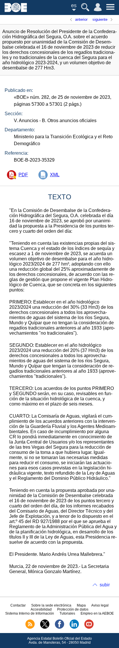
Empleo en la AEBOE (97, 613)
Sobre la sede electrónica (51, 605)
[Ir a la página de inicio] (16, 10)
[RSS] (30, 628)
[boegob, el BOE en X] (44, 628)
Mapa (81, 605)
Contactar (18, 605)
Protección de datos (72, 609)
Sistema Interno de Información (29, 613)
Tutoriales (67, 613)
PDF (23, 174)
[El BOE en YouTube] (89, 628)
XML (55, 174)
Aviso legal (100, 605)
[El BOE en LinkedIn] (74, 628)
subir (105, 584)
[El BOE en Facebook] (59, 628)
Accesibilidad (41, 609)
